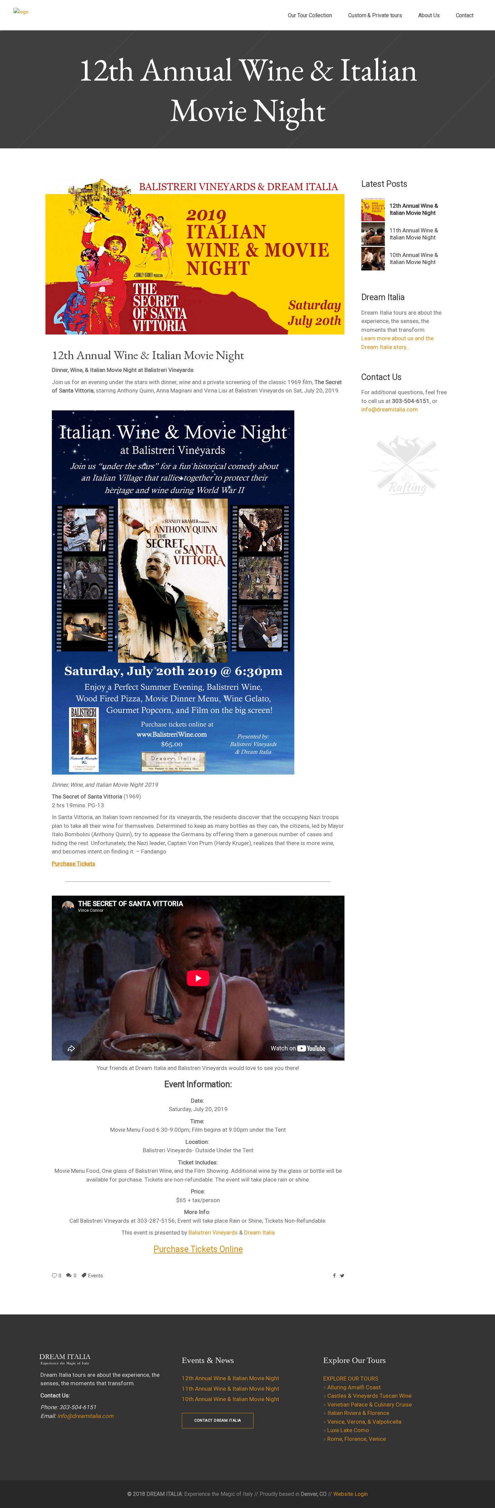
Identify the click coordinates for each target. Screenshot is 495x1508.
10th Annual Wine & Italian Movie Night (414, 258)
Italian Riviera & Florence (358, 1413)
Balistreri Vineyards (213, 1232)
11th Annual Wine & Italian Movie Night (414, 234)
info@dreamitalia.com (389, 409)
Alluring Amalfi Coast (354, 1387)
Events (95, 1276)
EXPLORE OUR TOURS (350, 1378)
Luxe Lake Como (348, 1430)
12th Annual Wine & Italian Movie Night (230, 1378)
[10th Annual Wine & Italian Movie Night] (373, 258)
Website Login (350, 1494)
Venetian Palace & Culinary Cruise (369, 1404)
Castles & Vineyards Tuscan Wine (369, 1395)
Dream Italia (259, 1232)
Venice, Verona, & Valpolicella (364, 1421)
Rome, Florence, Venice (356, 1439)
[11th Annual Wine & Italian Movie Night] (373, 234)
